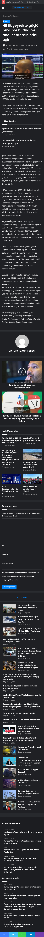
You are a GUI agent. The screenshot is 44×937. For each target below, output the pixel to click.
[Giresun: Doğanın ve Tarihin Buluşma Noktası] (9, 794)
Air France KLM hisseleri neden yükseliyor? (21, 719)
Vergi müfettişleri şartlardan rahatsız (32, 439)
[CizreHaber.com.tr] (22, 7)
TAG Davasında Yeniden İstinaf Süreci (30, 488)
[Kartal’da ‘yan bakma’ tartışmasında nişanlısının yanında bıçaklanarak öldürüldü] (9, 651)
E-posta (5, 554)
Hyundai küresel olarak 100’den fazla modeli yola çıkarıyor (19, 640)
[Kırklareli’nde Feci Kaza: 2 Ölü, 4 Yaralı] (9, 783)
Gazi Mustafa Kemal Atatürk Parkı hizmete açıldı (27, 607)
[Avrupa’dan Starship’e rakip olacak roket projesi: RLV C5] (9, 619)
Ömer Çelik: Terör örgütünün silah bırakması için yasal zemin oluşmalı (29, 760)
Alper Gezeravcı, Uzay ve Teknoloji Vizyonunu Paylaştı (29, 804)
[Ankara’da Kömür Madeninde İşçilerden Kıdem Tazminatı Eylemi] (9, 665)
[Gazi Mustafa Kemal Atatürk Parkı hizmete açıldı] (9, 608)
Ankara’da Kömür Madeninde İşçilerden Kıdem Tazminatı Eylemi (28, 665)
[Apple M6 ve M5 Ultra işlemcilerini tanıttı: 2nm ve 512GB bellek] (9, 729)
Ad (3, 545)
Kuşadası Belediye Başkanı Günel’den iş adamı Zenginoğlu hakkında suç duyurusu (21, 705)
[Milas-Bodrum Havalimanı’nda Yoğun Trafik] (32, 454)
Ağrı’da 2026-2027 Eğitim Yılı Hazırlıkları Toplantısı (25, 2)
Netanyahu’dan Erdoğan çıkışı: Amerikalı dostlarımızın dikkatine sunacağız (20, 739)
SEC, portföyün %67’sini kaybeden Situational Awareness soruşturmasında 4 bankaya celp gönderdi (10, 457)
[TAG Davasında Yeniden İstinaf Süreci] (32, 479)
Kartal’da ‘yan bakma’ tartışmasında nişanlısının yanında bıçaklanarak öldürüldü (29, 652)
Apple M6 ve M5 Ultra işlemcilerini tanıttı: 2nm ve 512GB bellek (29, 729)
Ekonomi (16, 16)
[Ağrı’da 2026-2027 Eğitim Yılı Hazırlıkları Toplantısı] (9, 631)
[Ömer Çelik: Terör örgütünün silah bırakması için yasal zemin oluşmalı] (9, 761)
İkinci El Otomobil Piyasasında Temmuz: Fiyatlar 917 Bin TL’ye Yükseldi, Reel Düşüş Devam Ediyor (21, 677)
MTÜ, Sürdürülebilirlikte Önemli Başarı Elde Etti (10, 490)
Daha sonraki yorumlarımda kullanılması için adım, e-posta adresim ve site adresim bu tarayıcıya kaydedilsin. (20, 576)
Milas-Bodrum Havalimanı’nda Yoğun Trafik (30, 464)
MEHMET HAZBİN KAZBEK (15, 45)
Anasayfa (7, 16)
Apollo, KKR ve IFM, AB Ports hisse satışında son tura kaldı (11, 440)
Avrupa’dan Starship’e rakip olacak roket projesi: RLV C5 (29, 619)
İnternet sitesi (7, 563)
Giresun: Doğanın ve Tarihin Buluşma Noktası (28, 792)
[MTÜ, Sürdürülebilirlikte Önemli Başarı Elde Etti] (11, 479)
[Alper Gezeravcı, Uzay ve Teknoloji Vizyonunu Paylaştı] (9, 805)
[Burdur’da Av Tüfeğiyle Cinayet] (9, 772)
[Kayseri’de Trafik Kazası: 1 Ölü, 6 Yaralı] (9, 750)
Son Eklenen (22, 597)
